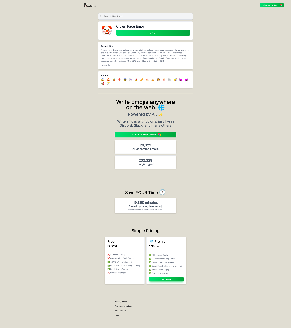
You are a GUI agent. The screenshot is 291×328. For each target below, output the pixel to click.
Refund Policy (120, 311)
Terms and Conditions (124, 306)
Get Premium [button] (166, 279)
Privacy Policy (121, 301)
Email (117, 315)
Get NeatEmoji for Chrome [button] (270, 5)
